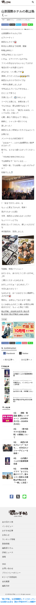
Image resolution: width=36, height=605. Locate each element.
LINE (31, 24)
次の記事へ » (26, 360)
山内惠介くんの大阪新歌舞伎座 (20, 461)
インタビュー (7, 526)
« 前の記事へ (8, 360)
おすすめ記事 (7, 531)
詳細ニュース (7, 552)
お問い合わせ (7, 568)
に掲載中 (32, 602)
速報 (4, 557)
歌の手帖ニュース (15, 594)
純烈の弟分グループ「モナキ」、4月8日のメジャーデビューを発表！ (20, 447)
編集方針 (6, 586)
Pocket (25, 24)
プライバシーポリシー (11, 573)
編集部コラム (29, 29)
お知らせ (6, 535)
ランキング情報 (8, 539)
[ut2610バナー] (18, 330)
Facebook (6, 24)
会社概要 (6, 581)
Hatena (19, 24)
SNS (4, 564)
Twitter (13, 24)
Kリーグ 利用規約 (9, 577)
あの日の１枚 (7, 522)
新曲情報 (6, 544)
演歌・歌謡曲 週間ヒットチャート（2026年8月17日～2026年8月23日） (21, 418)
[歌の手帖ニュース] (6, 2)
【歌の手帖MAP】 (20, 602)
